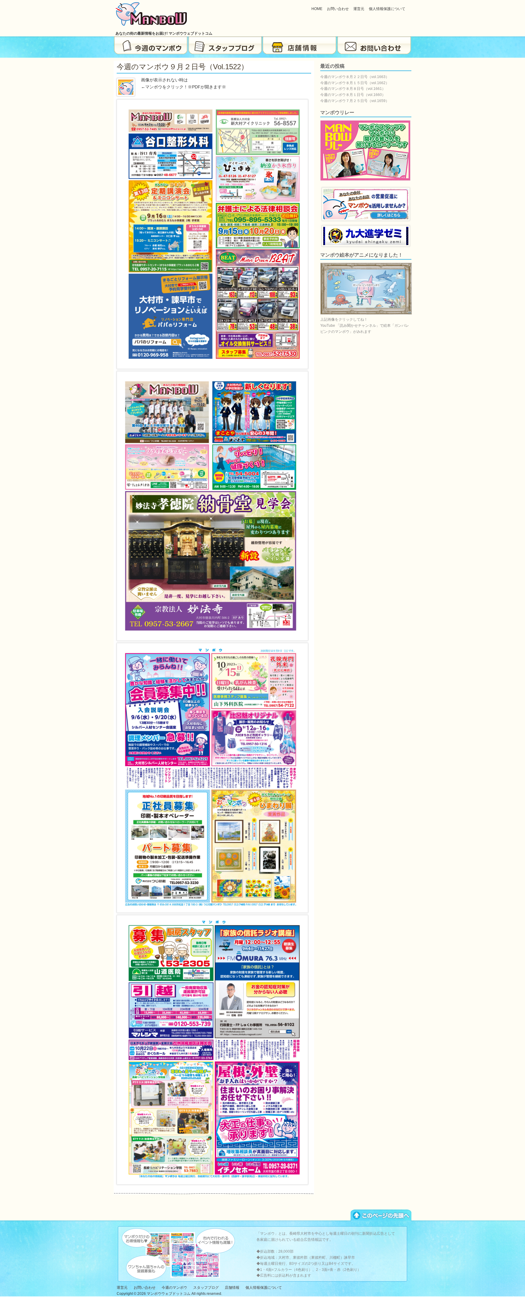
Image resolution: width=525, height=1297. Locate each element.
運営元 (358, 9)
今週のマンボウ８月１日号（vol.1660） (353, 95)
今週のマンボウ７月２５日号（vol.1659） (354, 101)
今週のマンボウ (151, 45)
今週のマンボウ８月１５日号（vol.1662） (354, 83)
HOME (316, 9)
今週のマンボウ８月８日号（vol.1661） (353, 89)
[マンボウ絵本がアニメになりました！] (366, 313)
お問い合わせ (338, 9)
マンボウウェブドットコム (168, 1294)
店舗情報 (299, 45)
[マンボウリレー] (365, 179)
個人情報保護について (387, 9)
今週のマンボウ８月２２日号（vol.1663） (354, 77)
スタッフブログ (225, 45)
